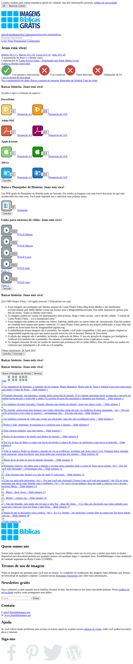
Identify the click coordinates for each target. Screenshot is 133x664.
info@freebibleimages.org (17, 612)
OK (4, 6)
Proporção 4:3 (24, 114)
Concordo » (18, 354)
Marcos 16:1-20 (27, 54)
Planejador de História (71, 80)
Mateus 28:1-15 (9, 54)
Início (4, 34)
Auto (3, 380)
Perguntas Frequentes (67, 575)
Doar (58, 34)
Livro (4, 41)
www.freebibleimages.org (17, 615)
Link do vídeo (90, 80)
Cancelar (7, 180)
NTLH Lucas (24, 257)
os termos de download (15, 77)
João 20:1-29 (59, 54)
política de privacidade (105, 2)
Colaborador (33, 41)
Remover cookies (17, 6)
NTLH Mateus (25, 234)
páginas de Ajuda (92, 629)
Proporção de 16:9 (57, 114)
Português (22, 210)
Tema (10, 41)
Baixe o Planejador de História (17, 373)
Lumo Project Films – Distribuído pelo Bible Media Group (49, 60)
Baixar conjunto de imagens (44, 80)
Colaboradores (31, 34)
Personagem (20, 41)
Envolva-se (44, 34)
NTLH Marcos (25, 245)
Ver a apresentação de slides (15, 80)
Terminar (38, 373)
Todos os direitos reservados (15, 63)
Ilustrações (18, 34)
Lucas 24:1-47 (43, 54)
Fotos (10, 34)
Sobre (53, 34)
